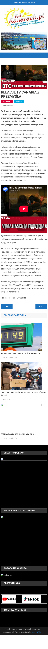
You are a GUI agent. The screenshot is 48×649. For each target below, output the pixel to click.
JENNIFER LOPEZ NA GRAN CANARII (8, 306)
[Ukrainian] (13, 620)
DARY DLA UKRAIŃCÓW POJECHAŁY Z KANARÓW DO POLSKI (23, 393)
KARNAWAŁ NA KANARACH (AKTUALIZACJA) (42, 306)
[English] (9, 616)
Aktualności (7, 101)
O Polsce (19, 101)
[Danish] (6, 616)
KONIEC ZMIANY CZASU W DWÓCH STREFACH (20, 354)
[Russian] (6, 620)
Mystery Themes (38, 632)
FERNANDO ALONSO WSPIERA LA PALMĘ (18, 434)
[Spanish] (9, 620)
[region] (24, 481)
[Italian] (19, 616)
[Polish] (2, 620)
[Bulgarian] (2, 616)
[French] (13, 616)
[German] (16, 616)
